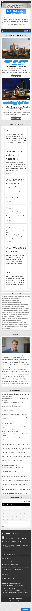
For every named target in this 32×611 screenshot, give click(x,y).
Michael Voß (13, 68)
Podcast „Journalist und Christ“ (9, 554)
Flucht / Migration (17, 306)
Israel (15, 312)
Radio (19, 62)
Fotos (23, 101)
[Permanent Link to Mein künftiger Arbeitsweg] (16, 48)
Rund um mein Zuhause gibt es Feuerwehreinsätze (13, 444)
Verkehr (5, 326)
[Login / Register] (29, 31)
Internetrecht (7, 312)
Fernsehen (23, 304)
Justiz (5, 314)
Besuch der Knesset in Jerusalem (9, 467)
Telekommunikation (8, 324)
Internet (14, 310)
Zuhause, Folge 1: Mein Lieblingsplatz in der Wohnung (14, 456)
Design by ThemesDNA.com (16, 600)
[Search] (25, 31)
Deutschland (9, 60)
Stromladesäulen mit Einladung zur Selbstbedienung (14, 438)
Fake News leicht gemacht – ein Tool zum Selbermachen (15, 398)
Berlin (16, 296)
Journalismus (23, 60)
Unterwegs (19, 324)
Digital (15, 300)
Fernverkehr (6, 306)
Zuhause (4, 423)
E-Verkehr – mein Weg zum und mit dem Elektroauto (14, 561)
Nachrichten (6, 318)
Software (5, 322)
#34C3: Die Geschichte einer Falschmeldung (12, 493)
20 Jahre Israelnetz (6, 465)
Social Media (17, 320)
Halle (25, 308)
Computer (6, 298)
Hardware (5, 310)
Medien (14, 62)
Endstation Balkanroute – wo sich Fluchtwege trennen (14, 480)
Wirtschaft (6, 328)
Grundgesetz (19, 27)
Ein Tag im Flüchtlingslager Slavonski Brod (11, 484)
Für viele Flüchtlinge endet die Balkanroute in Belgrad (14, 426)
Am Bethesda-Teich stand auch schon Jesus (12, 442)
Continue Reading (15, 76)
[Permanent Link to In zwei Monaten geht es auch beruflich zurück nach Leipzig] (16, 89)
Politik (25, 318)
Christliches (25, 296)
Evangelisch (6, 304)
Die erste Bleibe (5, 462)
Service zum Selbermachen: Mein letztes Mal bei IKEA (14, 489)
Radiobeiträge (6, 320)
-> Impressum (5, 574)
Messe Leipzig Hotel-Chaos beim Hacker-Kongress (13, 452)
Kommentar (13, 314)
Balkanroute (14, 374)
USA (26, 324)
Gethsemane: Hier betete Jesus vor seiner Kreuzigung (14, 417)
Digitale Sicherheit (7, 302)
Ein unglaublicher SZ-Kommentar (9, 402)
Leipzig (8, 62)
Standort (22, 322)
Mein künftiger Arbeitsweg (16, 67)
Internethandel (24, 310)
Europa (16, 60)
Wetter (23, 326)
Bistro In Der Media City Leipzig (12, 538)
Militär (19, 316)
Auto (4, 296)
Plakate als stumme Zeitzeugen (9, 460)
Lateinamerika (22, 314)
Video (24, 62)
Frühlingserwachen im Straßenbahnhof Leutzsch (13, 474)
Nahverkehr (16, 318)
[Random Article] (27, 31)
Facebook (15, 304)
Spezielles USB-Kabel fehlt (8, 487)
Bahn (10, 296)
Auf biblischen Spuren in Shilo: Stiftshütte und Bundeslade (15, 434)
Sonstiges (14, 322)
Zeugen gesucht (5, 421)
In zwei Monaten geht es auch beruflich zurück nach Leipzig (16, 108)
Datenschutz (15, 298)
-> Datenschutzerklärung (7, 572)
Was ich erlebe (12, 64)
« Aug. (3, 526)
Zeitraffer (21, 64)
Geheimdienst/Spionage (15, 308)
